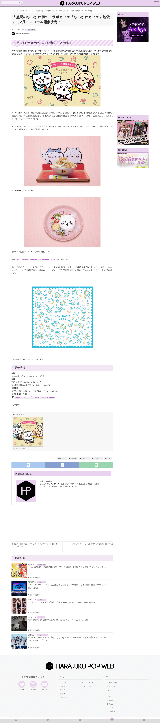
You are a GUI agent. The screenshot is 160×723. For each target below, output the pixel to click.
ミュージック (42, 635)
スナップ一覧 (112, 683)
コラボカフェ (98, 458)
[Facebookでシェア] (62, 465)
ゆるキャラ (85, 458)
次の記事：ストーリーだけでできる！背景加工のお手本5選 (93, 544)
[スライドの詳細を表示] (133, 42)
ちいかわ (73, 458)
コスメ (62, 686)
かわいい (63, 458)
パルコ (109, 458)
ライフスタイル (87, 683)
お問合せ (110, 704)
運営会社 (110, 700)
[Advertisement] (37, 525)
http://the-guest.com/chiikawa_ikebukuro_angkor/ (37, 259)
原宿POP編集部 (22, 34)
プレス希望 (111, 707)
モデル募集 (111, 711)
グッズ (62, 694)
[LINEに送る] (96, 465)
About (109, 696)
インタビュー (87, 686)
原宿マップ (111, 686)
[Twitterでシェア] (28, 465)
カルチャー (31, 29)
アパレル (41, 617)
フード (62, 690)
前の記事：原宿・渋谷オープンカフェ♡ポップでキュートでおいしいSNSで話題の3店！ (35, 545)
